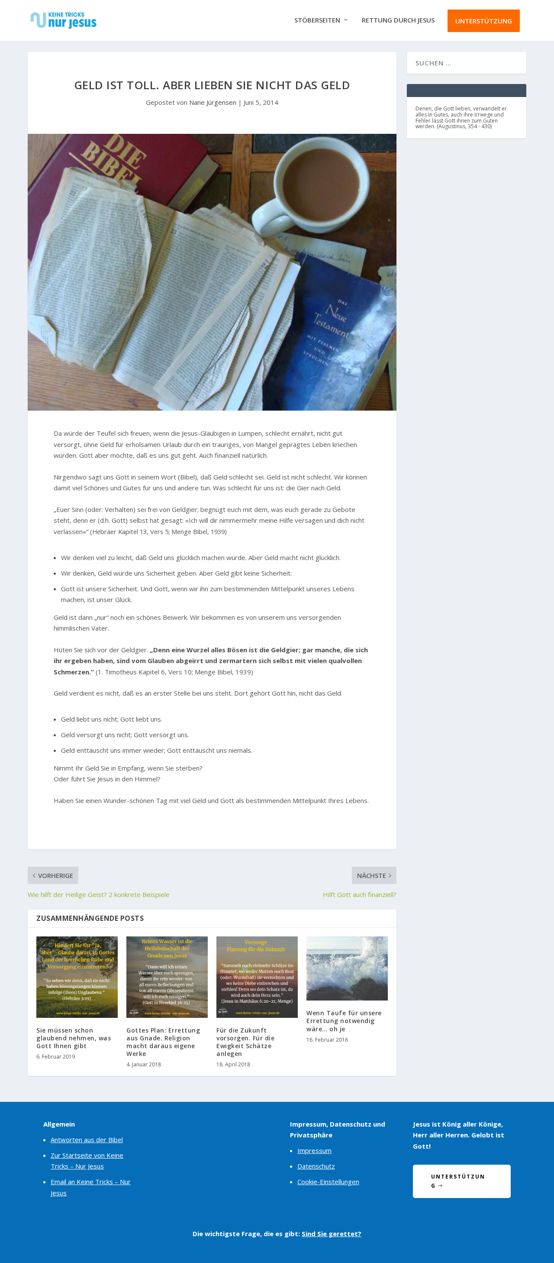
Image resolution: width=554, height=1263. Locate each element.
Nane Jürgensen (212, 102)
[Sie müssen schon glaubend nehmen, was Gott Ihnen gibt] (77, 977)
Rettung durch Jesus (398, 20)
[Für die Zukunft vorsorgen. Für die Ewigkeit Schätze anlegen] (257, 977)
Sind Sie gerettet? (331, 1233)
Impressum (314, 1150)
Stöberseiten (317, 20)
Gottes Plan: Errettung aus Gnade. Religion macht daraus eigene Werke (163, 1042)
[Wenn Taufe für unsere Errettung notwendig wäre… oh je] (347, 968)
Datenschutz (316, 1166)
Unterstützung (483, 20)
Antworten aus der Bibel (87, 1139)
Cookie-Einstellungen (328, 1181)
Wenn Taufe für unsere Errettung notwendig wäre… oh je (344, 1021)
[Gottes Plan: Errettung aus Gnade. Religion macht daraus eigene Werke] (167, 977)
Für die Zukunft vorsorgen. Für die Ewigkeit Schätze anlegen (245, 1042)
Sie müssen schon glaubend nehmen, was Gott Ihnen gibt (73, 1038)
